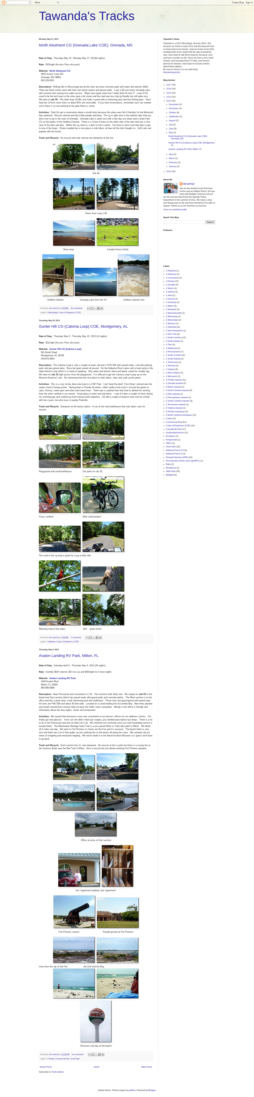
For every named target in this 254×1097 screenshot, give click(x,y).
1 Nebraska (171, 327)
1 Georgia (170, 284)
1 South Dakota (173, 359)
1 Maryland (171, 309)
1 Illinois (170, 288)
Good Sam (75, 1059)
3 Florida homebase (175, 411)
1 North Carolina (173, 337)
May (171, 132)
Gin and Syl (188, 184)
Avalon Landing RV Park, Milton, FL (68, 655)
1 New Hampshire (174, 330)
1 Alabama (51, 642)
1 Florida (50, 1059)
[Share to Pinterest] (102, 308)
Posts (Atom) (58, 1072)
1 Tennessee (172, 362)
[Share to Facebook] (98, 308)
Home (96, 1067)
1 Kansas (170, 299)
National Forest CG (175, 450)
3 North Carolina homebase (179, 415)
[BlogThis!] (92, 308)
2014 (169, 97)
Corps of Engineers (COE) (70, 312)
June (171, 128)
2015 (169, 93)
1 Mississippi (52, 312)
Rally (168, 464)
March (172, 158)
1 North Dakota (173, 341)
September (174, 116)
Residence (171, 468)
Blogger (152, 1090)
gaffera (132, 1090)
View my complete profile (175, 209)
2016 (169, 89)
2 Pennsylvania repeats (177, 397)
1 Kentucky (171, 302)
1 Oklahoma (171, 348)
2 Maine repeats (173, 387)
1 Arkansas (171, 274)
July (171, 124)
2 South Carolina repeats (177, 401)
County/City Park (174, 429)
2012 (169, 171)
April (171, 154)
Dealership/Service (175, 432)
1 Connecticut (172, 278)
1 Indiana (170, 292)
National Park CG (174, 454)
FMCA (169, 443)
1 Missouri (171, 323)
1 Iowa (169, 295)
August (172, 120)
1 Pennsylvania (173, 351)
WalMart (170, 475)
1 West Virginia (173, 373)
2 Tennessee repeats (176, 404)
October (173, 112)
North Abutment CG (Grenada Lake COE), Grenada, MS (86, 45)
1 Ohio (169, 344)
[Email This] (88, 308)
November (174, 108)
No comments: (77, 308)
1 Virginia (170, 369)
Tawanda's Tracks (87, 16)
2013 (169, 101)
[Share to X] (95, 308)
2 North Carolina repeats (177, 390)
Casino (169, 418)
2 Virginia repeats (174, 408)
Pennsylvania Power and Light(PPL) (183, 461)
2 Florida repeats (174, 380)
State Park (171, 471)
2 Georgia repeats (174, 383)
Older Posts (146, 1067)
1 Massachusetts (174, 313)
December (174, 104)
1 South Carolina (174, 355)
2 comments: (76, 637)
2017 (169, 85)
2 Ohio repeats (173, 394)
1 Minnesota (171, 316)
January (173, 166)
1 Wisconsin (171, 376)
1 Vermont (170, 365)
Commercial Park (62, 1059)
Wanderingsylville (171, 72)
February (173, 162)
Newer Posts (46, 1067)
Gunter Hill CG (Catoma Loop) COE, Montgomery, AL (83, 326)
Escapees (170, 436)
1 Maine (169, 306)
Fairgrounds (171, 440)
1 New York (171, 334)
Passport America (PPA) (177, 457)
